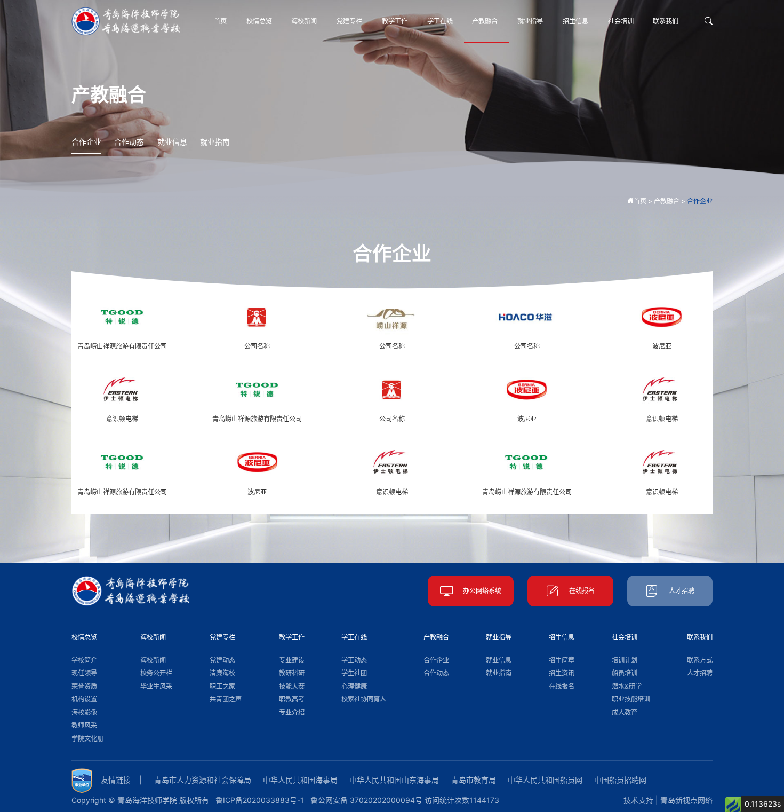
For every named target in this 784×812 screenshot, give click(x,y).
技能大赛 (292, 686)
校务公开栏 (156, 673)
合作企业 (86, 142)
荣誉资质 (84, 686)
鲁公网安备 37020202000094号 (366, 800)
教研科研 (292, 673)
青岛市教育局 (473, 779)
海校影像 (84, 712)
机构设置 (84, 699)
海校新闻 (304, 21)
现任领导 (84, 673)
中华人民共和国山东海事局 (394, 779)
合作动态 (129, 142)
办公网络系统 (482, 591)
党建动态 (222, 660)
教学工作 (394, 21)
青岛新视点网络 (686, 800)
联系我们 (665, 21)
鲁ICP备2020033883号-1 (259, 800)
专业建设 (292, 660)
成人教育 (624, 712)
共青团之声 (226, 699)
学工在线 (440, 21)
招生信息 (575, 21)
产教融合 (485, 21)
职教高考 (292, 699)
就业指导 (530, 21)
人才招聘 (681, 591)
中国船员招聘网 (620, 779)
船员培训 (624, 673)
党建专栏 (349, 21)
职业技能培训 (631, 699)
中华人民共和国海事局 (300, 779)
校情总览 (259, 21)
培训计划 (624, 660)
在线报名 (582, 591)
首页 (220, 21)
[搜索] (709, 21)
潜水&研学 (627, 686)
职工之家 (222, 686)
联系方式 (700, 660)
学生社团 (354, 673)
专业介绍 (292, 712)
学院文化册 (87, 739)
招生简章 (561, 660)
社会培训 (621, 21)
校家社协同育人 (363, 699)
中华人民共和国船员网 (545, 779)
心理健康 (354, 686)
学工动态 (354, 660)
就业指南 (215, 142)
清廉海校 (222, 673)
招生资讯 (561, 673)
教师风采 (84, 725)
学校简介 (84, 660)
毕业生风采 (156, 686)
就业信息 (172, 142)
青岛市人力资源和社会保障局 (202, 779)
